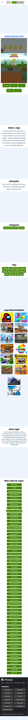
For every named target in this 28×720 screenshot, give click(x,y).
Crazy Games (14, 620)
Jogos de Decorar (14, 537)
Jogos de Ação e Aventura (14, 547)
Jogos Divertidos (14, 593)
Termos (23, 683)
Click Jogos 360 (20, 699)
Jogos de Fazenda (14, 630)
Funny (15, 271)
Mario (7, 274)
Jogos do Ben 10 (14, 524)
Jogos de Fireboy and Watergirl (14, 511)
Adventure (22, 271)
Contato (7, 683)
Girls (4, 271)
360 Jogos (7, 689)
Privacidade (17, 683)
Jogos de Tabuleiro (14, 501)
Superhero (19, 274)
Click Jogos (14, 484)
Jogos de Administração (14, 554)
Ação (9, 271)
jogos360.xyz (20, 706)
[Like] (14, 85)
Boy (24, 268)
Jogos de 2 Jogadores (14, 560)
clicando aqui (14, 444)
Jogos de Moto (14, 534)
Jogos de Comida (14, 633)
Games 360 (7, 696)
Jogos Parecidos (7, 709)
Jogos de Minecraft (14, 494)
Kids (19, 268)
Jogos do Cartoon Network (14, 603)
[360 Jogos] (15, 2)
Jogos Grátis (14, 673)
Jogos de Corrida (14, 656)
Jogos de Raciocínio (14, 583)
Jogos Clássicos (14, 504)
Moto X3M (14, 567)
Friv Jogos (14, 623)
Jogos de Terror (14, 597)
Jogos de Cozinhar (14, 544)
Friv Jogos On (7, 706)
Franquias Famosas (14, 507)
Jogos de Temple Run (14, 616)
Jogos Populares (14, 587)
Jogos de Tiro (14, 570)
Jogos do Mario (14, 663)
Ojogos (14, 666)
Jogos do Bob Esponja (14, 643)
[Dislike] (21, 85)
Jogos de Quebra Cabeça (14, 491)
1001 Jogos (14, 577)
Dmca (11, 683)
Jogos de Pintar (14, 613)
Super (12, 274)
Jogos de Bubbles (14, 659)
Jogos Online (14, 669)
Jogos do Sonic (14, 573)
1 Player (5, 268)
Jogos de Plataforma (10, 228)
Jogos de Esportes (14, 564)
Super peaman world (14, 36)
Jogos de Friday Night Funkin (14, 527)
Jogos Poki (14, 653)
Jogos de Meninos (14, 606)
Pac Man (14, 488)
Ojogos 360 (7, 699)
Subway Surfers (14, 636)
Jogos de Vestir (14, 649)
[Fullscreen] (18, 90)
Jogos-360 (20, 693)
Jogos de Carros (14, 600)
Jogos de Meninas (14, 590)
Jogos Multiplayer (14, 514)
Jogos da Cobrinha (14, 640)
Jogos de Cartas (14, 517)
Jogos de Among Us (14, 610)
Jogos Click (20, 703)
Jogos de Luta (14, 626)
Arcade (21, 228)
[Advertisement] (14, 19)
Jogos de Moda (14, 646)
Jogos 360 (14, 550)
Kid (15, 268)
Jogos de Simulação (14, 557)
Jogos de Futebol (14, 580)
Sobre (2, 683)
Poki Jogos (7, 703)
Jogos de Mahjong (14, 521)
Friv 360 (20, 696)
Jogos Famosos (14, 497)
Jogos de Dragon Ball (14, 540)
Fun (11, 268)
